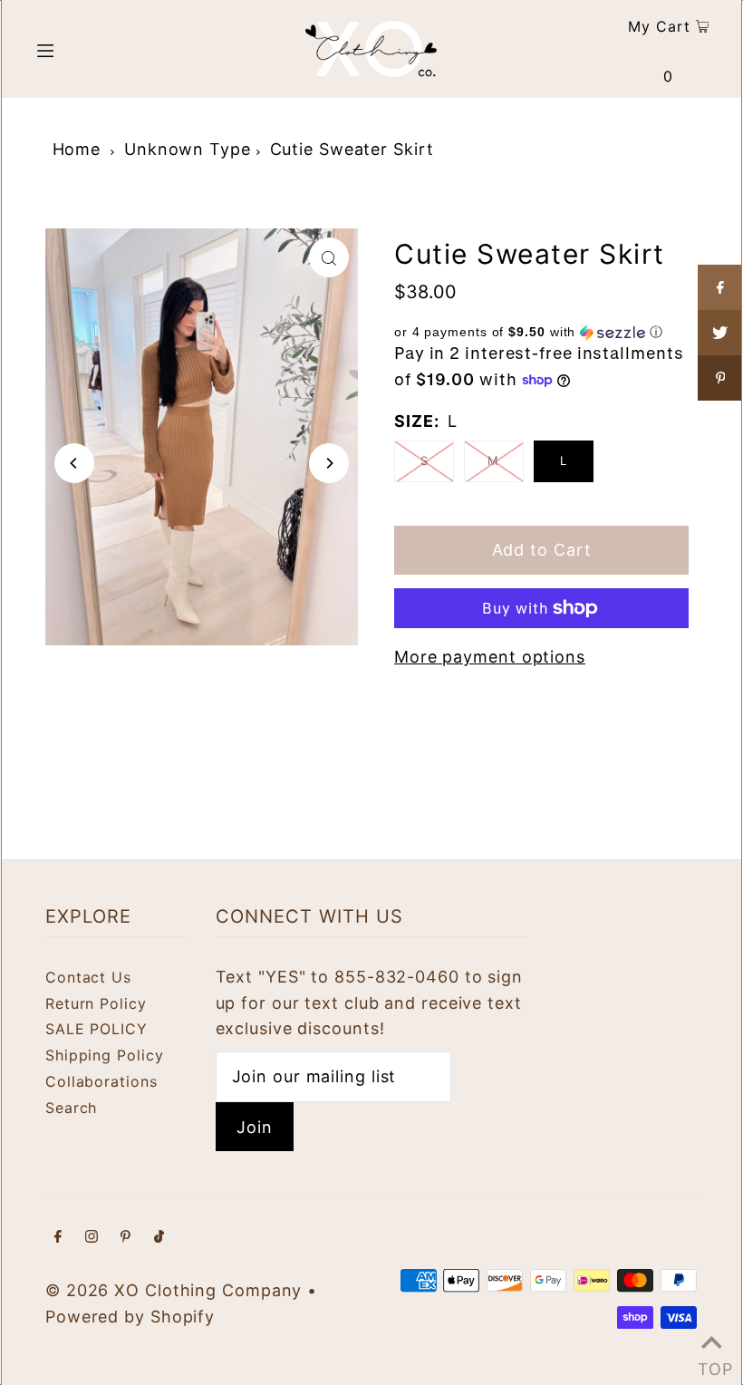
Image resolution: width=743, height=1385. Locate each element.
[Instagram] (91, 1238)
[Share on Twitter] (720, 332)
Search (71, 1108)
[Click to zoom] (329, 257)
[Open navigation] (84, 48)
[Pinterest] (125, 1238)
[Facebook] (58, 1238)
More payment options (489, 656)
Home (77, 149)
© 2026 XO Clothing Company (173, 1290)
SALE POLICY (96, 1029)
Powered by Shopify (130, 1316)
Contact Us (88, 977)
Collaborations (101, 1081)
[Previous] (74, 463)
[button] (541, 332)
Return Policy (96, 1003)
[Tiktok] (159, 1238)
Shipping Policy (104, 1055)
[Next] (329, 463)
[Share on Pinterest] (720, 378)
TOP (711, 1363)
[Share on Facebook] (720, 287)
